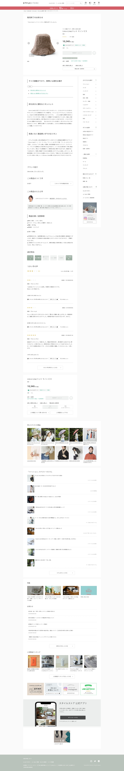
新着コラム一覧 (86, 178)
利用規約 (25, 765)
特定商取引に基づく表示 (63, 765)
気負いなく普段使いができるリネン (39, 93)
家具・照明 (85, 98)
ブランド (85, 168)
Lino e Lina (29, 10)
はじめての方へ (52, 3)
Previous (29, 43)
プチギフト (85, 145)
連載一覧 (85, 181)
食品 (84, 118)
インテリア (85, 91)
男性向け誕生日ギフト (88, 135)
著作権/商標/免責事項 (28, 767)
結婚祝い (85, 141)
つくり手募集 (51, 762)
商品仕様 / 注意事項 (79, 68)
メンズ (84, 87)
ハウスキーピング (87, 115)
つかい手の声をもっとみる (50, 367)
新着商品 (85, 158)
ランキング (85, 165)
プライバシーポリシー (32, 765)
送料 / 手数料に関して (68, 65)
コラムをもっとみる (62, 573)
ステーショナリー (87, 108)
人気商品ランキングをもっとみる (62, 676)
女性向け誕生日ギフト (88, 131)
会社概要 (71, 765)
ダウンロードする (73, 717)
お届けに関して (79, 65)
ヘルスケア (85, 104)
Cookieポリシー (54, 765)
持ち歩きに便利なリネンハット (38, 90)
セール (84, 161)
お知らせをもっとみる (62, 646)
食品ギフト (85, 138)
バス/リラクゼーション (88, 111)
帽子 (45, 10)
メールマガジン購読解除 (88, 197)
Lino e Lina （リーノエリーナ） (35, 171)
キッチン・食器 (86, 101)
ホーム (25, 10)
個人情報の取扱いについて (44, 765)
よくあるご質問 (61, 3)
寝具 (84, 94)
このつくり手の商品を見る (62, 183)
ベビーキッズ (86, 122)
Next (58, 43)
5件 (73, 36)
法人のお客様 (43, 762)
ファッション (34, 10)
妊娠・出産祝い (86, 148)
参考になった (53, 299)
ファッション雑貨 (41, 10)
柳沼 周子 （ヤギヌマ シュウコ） (58, 198)
